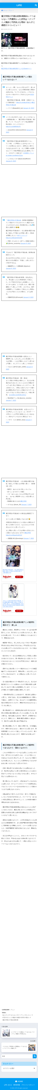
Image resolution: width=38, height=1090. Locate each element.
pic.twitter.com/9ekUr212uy (14, 155)
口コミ (9, 1017)
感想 (18, 1017)
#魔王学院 (23, 501)
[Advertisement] (19, 191)
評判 (23, 1017)
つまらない (13, 1015)
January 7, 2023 (11, 400)
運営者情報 (16, 1085)
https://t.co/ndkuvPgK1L (23, 102)
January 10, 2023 (28, 108)
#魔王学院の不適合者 (14, 220)
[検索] (35, 1056)
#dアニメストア (22, 235)
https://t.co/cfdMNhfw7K (13, 126)
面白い (28, 1017)
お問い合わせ (8, 1085)
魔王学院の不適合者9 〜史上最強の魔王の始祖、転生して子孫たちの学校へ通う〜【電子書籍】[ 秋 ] (13, 571)
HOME (20, 1081)
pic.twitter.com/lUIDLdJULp (17, 395)
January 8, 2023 (11, 161)
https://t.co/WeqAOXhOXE (14, 238)
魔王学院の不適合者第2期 (10, 1020)
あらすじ (5, 1015)
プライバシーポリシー (28, 1085)
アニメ (13, 1009)
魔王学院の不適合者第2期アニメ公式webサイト (16, 68)
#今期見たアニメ (28, 153)
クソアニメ (21, 1015)
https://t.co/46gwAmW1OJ (14, 535)
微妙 (14, 1017)
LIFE (19, 5)
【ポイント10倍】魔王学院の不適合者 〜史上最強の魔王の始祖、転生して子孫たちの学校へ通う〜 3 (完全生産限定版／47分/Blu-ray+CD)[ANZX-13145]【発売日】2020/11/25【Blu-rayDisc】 (13, 603)
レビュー (29, 1015)
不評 (4, 1017)
